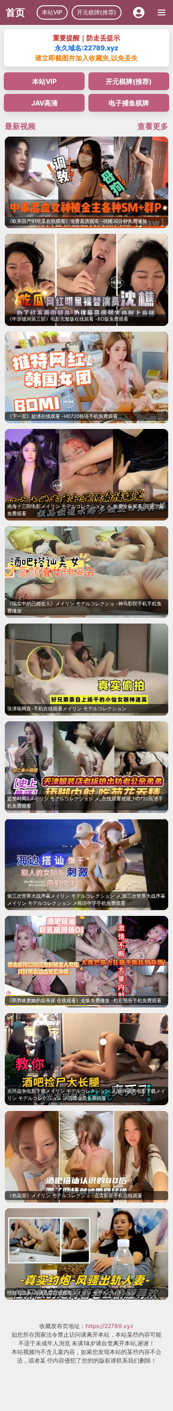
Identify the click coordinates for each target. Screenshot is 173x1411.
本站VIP (52, 12)
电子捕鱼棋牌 (129, 103)
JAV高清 (44, 103)
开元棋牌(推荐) (96, 12)
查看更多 (152, 126)
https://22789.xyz (110, 1326)
